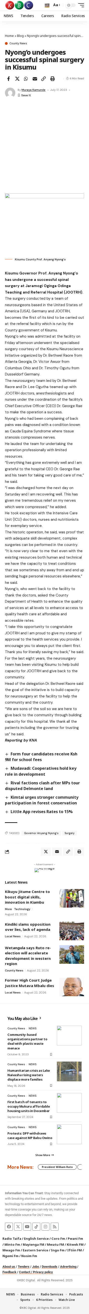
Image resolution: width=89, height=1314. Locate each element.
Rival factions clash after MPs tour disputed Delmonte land (42, 785)
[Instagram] (45, 1227)
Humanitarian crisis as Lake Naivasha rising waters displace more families (28, 1075)
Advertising (68, 1266)
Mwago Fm (11, 1250)
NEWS (32, 1028)
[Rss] (55, 1227)
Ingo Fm (58, 1250)
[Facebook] (9, 1227)
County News (18, 43)
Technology (22, 909)
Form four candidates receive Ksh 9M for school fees (41, 756)
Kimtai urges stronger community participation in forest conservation (41, 800)
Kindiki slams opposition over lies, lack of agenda (27, 927)
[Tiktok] (36, 1227)
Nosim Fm (29, 1256)
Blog (20, 35)
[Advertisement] (44, 146)
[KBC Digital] (19, 5)
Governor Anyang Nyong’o (41, 833)
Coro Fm (58, 1238)
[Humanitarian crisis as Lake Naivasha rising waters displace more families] (69, 1071)
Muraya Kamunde (33, 90)
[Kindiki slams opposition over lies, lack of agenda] (71, 931)
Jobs (35, 1266)
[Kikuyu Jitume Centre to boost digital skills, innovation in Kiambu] (71, 898)
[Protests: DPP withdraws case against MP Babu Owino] (69, 1134)
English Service (36, 1238)
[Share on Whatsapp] (25, 79)
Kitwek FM (75, 1244)
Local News (13, 936)
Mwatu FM (55, 1244)
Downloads (49, 1266)
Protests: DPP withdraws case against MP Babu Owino (29, 1135)
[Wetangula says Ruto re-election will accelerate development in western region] (71, 954)
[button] (47, 5)
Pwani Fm (75, 1238)
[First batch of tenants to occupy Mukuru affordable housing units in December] (69, 1103)
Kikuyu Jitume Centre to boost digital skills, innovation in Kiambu (27, 897)
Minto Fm (12, 1244)
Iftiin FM (74, 1250)
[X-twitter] (18, 1227)
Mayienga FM (33, 1244)
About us (8, 1266)
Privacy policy (43, 1272)
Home (9, 35)
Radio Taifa (11, 1238)
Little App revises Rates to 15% (42, 811)
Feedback (9, 1272)
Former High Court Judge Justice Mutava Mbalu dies (29, 983)
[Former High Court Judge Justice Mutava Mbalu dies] (71, 987)
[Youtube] (27, 1227)
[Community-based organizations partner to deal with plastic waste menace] (69, 1035)
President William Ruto (57, 1167)
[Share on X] (17, 79)
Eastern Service (35, 1250)
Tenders (23, 1266)
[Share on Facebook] (8, 79)
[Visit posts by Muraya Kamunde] (10, 93)
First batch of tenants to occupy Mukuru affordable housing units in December (28, 1106)
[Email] (34, 79)
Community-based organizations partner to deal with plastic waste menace (27, 1041)
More (8, 909)
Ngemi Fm (10, 1256)
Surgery (69, 833)
